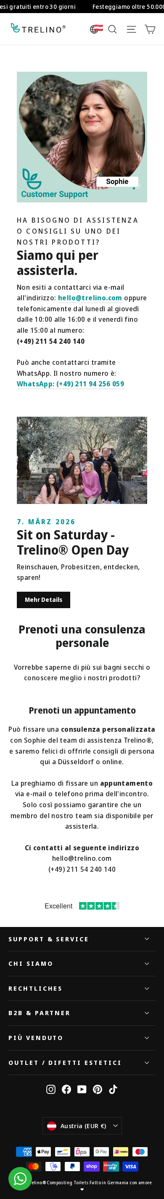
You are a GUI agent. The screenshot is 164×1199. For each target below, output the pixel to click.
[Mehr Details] (82, 460)
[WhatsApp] (20, 1179)
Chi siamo (30, 963)
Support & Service (48, 939)
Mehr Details (43, 599)
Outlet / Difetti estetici (65, 1062)
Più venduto (35, 1037)
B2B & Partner (39, 1012)
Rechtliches (35, 988)
